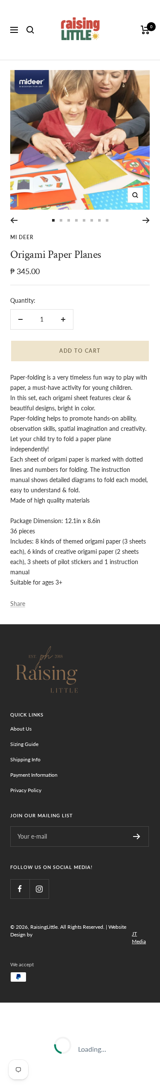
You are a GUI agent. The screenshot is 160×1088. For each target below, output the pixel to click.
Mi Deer (22, 237)
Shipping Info (25, 759)
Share (17, 603)
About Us (21, 728)
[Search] (30, 30)
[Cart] (145, 30)
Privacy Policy (25, 790)
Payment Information (34, 775)
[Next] (146, 220)
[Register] (136, 836)
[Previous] (13, 220)
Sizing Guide (24, 744)
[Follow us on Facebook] (19, 888)
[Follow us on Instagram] (39, 888)
